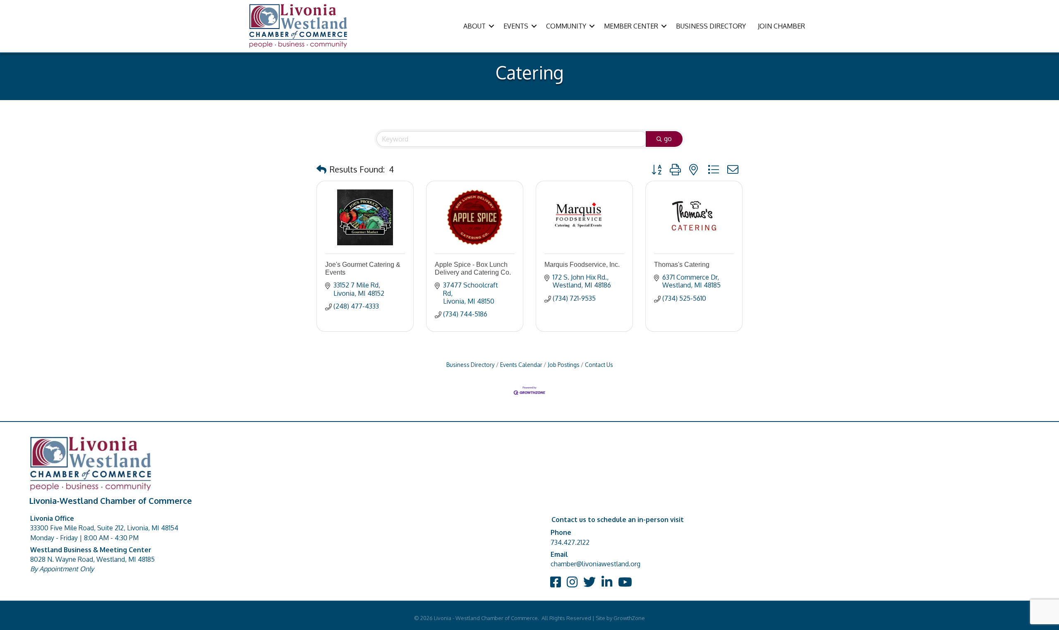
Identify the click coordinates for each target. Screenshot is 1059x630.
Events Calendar (521, 364)
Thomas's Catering (681, 264)
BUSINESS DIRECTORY (711, 26)
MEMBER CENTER (631, 26)
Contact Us (599, 364)
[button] (321, 169)
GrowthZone (629, 618)
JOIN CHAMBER (781, 26)
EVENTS (515, 26)
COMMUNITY (566, 26)
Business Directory (470, 364)
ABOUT (474, 26)
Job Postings (564, 364)
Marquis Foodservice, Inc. (582, 264)
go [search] (668, 138)
